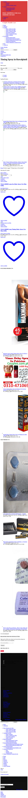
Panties (7, 751)
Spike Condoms (9, 35)
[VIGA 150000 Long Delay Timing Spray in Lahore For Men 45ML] (8, 86)
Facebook (5, 702)
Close (2, 62)
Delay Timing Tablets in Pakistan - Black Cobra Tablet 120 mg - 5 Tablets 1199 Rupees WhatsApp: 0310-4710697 (15, 126)
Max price (20, 68)
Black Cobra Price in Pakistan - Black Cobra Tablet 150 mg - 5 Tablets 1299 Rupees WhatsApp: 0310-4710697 (15, 628)
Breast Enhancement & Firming (13, 38)
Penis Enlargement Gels (11, 741)
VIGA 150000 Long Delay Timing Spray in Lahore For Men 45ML (14, 87)
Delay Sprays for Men (10, 30)
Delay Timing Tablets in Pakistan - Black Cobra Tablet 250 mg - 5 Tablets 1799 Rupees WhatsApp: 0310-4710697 (15, 163)
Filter (15, 69)
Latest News (6, 695)
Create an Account (4, 774)
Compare (5, 764)
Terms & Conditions (7, 693)
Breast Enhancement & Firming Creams (14, 744)
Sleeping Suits (9, 752)
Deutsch (8, 3)
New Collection (6, 703)
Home (2, 168)
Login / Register (6, 766)
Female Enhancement (10, 37)
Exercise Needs (6, 714)
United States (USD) (10, 8)
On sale (5, 75)
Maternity (5, 716)
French (7, 4)
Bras (7, 750)
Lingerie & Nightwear (10, 41)
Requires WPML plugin (11, 5)
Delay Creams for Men (11, 31)
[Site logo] (6, 54)
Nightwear (5, 713)
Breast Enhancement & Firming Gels (14, 745)
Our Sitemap (6, 696)
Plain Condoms (9, 734)
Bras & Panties (6, 717)
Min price (3, 68)
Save (3, 21)
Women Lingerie (6, 712)
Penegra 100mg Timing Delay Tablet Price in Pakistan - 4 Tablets (14, 82)
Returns (5, 691)
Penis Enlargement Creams (12, 740)
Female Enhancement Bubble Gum (13, 40)
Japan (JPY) (8, 10)
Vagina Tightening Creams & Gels (13, 42)
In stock (5, 76)
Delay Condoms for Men (11, 33)
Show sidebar (3, 172)
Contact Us (5, 694)
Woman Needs (6, 704)
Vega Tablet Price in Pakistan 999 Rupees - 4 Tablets (14, 513)
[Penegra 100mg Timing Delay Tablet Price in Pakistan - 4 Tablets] (10, 81)
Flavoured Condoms (10, 32)
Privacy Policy (6, 690)
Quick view (3, 180)
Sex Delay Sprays (4, 188)
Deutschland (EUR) (10, 9)
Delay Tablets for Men (11, 28)
